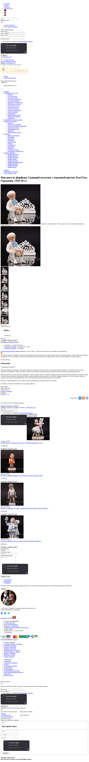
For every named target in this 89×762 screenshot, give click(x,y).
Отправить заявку (32, 414)
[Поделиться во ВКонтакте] (80, 398)
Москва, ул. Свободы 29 (16, 626)
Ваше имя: (4, 31)
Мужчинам (11, 137)
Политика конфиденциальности (13, 672)
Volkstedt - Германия (10, 649)
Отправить (4, 55)
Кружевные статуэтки (14, 104)
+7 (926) (9, 25)
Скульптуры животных (14, 99)
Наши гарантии (8, 669)
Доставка (7, 3)
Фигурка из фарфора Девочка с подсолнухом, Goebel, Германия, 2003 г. (22, 475)
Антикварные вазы (13, 127)
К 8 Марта (16, 406)
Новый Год (11, 148)
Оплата (6, 5)
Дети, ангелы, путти (14, 105)
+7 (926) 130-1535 (8, 60)
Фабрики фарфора (9, 153)
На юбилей (11, 140)
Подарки (6, 134)
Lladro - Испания (9, 656)
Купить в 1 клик (12, 340)
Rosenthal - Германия (10, 645)
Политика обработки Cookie (9, 639)
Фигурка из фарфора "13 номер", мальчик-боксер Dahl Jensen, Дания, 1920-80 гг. (24, 508)
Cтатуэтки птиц (12, 96)
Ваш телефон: (5, 33)
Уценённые (11, 118)
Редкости (10, 94)
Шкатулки (11, 131)
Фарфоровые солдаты (14, 115)
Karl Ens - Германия (10, 647)
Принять (3, 589)
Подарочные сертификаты (15, 151)
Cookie (21, 585)
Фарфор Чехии (12, 167)
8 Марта (10, 143)
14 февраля (11, 146)
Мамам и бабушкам (13, 135)
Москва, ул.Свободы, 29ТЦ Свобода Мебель (7, 715)
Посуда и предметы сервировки (17, 126)
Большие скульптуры (14, 116)
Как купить (7, 674)
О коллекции (8, 667)
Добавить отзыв (5, 576)
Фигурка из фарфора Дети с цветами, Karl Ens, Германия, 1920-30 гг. (21, 541)
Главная (6, 91)
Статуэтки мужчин (13, 109)
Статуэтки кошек (13, 112)
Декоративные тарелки (14, 132)
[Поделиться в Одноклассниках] (83, 398)
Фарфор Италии (12, 156)
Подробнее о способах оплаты (10, 342)
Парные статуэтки (13, 107)
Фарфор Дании (12, 159)
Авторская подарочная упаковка (10, 351)
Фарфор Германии (13, 154)
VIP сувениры (12, 142)
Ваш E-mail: (4, 35)
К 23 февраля (11, 145)
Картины (10, 123)
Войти (6, 76)
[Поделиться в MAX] (87, 398)
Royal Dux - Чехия (9, 655)
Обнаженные (11, 113)
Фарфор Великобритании (15, 162)
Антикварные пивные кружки (13, 120)
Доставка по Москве (10, 346)
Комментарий (5, 38)
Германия (9, 391)
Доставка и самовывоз (10, 663)
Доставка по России (10, 348)
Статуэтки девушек (13, 101)
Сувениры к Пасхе (13, 149)
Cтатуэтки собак (12, 97)
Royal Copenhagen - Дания (12, 652)
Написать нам (8, 8)
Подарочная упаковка (10, 666)
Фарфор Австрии (13, 161)
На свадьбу (11, 138)
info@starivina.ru (13, 26)
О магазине (7, 661)
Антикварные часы (13, 129)
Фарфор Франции (13, 157)
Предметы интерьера (10, 121)
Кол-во (3, 338)
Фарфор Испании (13, 164)
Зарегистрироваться (10, 78)
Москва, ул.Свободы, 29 (8, 63)
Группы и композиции (14, 110)
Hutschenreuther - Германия (12, 650)
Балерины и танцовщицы (15, 102)
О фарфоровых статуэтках (12, 670)
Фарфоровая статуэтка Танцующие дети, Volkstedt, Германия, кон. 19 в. (22, 443)
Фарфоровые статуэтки (11, 93)
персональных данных (26, 41)
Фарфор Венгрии (13, 165)
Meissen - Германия (9, 653)
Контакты (7, 7)
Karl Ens (3, 391)
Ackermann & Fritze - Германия (13, 644)
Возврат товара (8, 675)
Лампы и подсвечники (14, 124)
